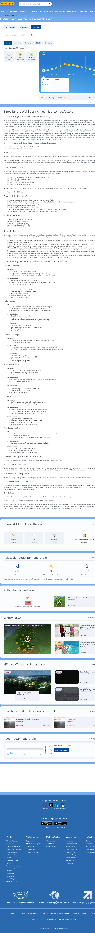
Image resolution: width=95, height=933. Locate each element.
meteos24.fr (10, 873)
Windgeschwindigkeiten (33, 844)
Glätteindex (89, 844)
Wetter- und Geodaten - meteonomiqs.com (14, 867)
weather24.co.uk (11, 882)
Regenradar (30, 841)
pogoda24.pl (10, 879)
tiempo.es (9, 870)
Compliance (37, 919)
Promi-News (70, 863)
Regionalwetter (71, 852)
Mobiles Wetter (53, 836)
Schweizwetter (70, 846)
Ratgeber (90, 836)
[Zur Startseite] (7, 3)
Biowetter (89, 841)
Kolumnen (9, 844)
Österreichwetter (71, 849)
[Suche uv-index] (31, 35)
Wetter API (9, 863)
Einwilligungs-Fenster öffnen (58, 913)
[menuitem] (4, 11)
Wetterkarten (32, 836)
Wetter (9, 836)
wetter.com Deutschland (14, 849)
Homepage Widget (12, 860)
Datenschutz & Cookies (36, 913)
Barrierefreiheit (50, 919)
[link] (4, 11)
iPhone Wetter (50, 841)
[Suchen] (48, 4)
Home (1, 15)
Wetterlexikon (70, 860)
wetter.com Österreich (13, 855)
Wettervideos (72, 836)
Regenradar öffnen (61, 750)
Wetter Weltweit (71, 858)
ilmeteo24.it (10, 876)
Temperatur (30, 846)
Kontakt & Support (79, 913)
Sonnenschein (30, 849)
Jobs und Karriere (18, 913)
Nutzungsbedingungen (67, 919)
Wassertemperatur (32, 852)
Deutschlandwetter (72, 844)
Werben (9, 858)
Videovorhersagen (12, 841)
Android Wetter (51, 846)
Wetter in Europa (71, 855)
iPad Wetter (50, 844)
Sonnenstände (10, 27)
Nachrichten (70, 841)
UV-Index (36, 27)
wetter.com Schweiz (12, 852)
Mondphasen (24, 27)
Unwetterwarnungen (13, 846)
